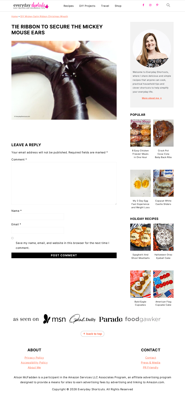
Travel (105, 5)
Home (14, 16)
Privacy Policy (34, 357)
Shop (118, 5)
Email (16, 224)
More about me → (152, 98)
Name (16, 210)
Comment (19, 159)
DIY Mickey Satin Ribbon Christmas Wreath (44, 16)
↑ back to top (92, 333)
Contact (150, 357)
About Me (34, 367)
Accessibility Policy (34, 362)
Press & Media (150, 362)
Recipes (69, 5)
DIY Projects (87, 5)
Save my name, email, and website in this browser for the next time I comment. (62, 245)
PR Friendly (151, 367)
